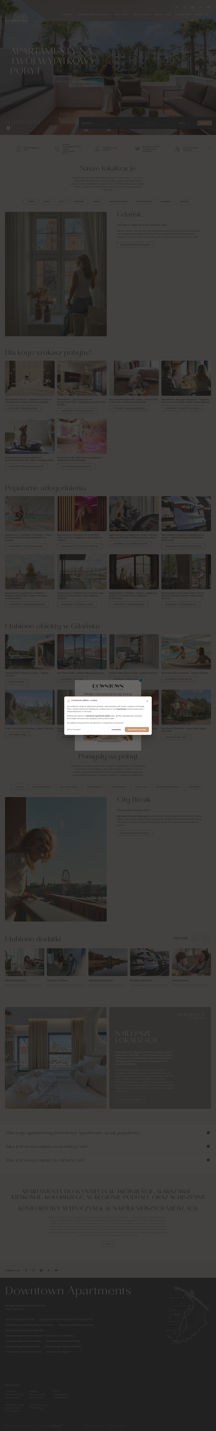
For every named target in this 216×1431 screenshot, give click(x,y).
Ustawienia (116, 729)
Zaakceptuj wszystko (137, 729)
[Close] (147, 701)
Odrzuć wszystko (73, 730)
